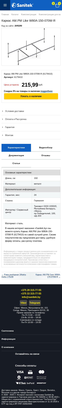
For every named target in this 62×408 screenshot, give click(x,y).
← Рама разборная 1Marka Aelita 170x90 (14, 276)
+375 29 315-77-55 (31, 290)
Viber (23, 303)
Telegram (34, 303)
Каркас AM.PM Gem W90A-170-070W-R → (48, 276)
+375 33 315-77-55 (31, 293)
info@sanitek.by (31, 297)
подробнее (46, 91)
